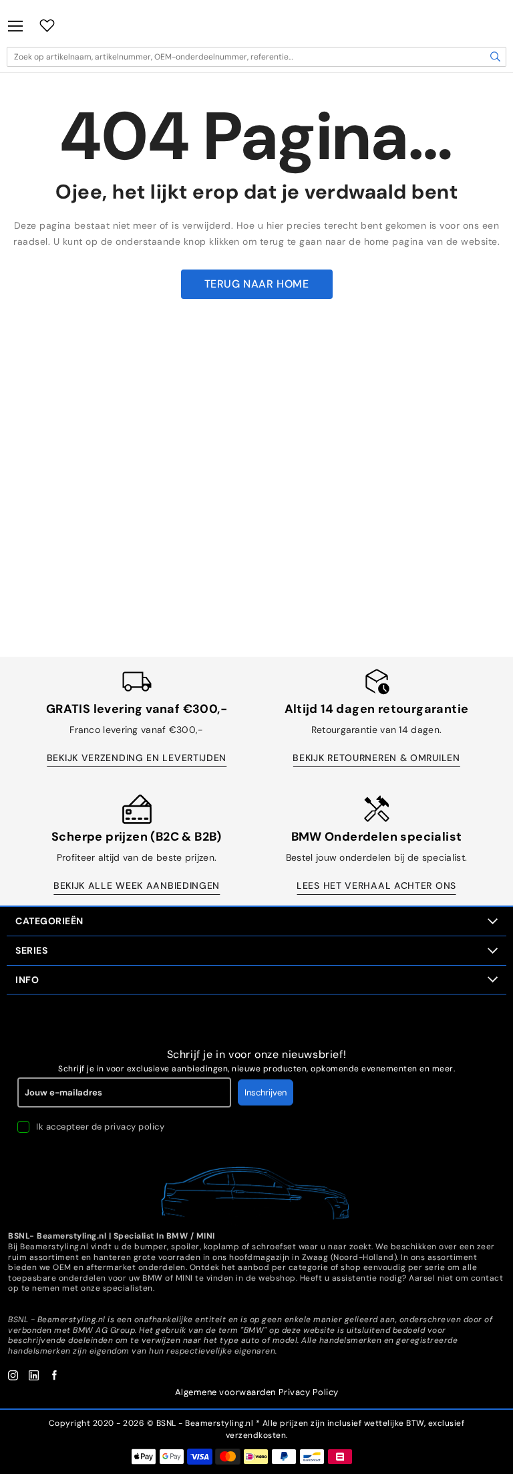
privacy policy (134, 1126)
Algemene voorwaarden (225, 1392)
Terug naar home (256, 284)
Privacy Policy (309, 1392)
